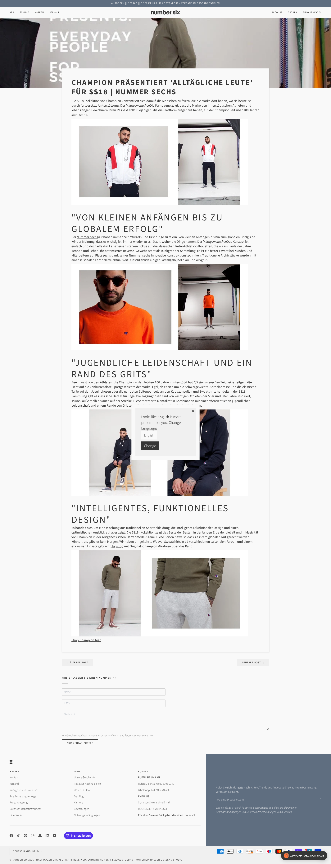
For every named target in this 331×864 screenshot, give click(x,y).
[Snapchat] (40, 835)
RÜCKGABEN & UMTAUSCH (153, 809)
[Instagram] (32, 835)
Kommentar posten (80, 743)
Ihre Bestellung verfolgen (24, 796)
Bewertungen (81, 809)
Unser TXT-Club (82, 790)
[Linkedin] (47, 835)
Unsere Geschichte (84, 777)
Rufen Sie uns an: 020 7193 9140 (156, 784)
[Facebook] (11, 835)
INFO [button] (77, 771)
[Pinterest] (25, 835)
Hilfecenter (16, 815)
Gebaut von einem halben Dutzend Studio (153, 860)
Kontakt (14, 777)
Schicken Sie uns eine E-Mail (154, 803)
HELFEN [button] (14, 771)
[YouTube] (54, 835)
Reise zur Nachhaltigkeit (87, 784)
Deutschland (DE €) (26, 851)
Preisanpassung (19, 803)
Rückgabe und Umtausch (24, 790)
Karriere (78, 803)
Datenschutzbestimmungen (261, 812)
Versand (14, 784)
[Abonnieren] (318, 799)
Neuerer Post (253, 662)
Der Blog (79, 796)
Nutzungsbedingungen (87, 815)
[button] (24, 12)
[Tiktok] (18, 835)
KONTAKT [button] (144, 771)
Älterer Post (77, 662)
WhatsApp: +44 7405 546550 (154, 790)
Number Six (20, 860)
